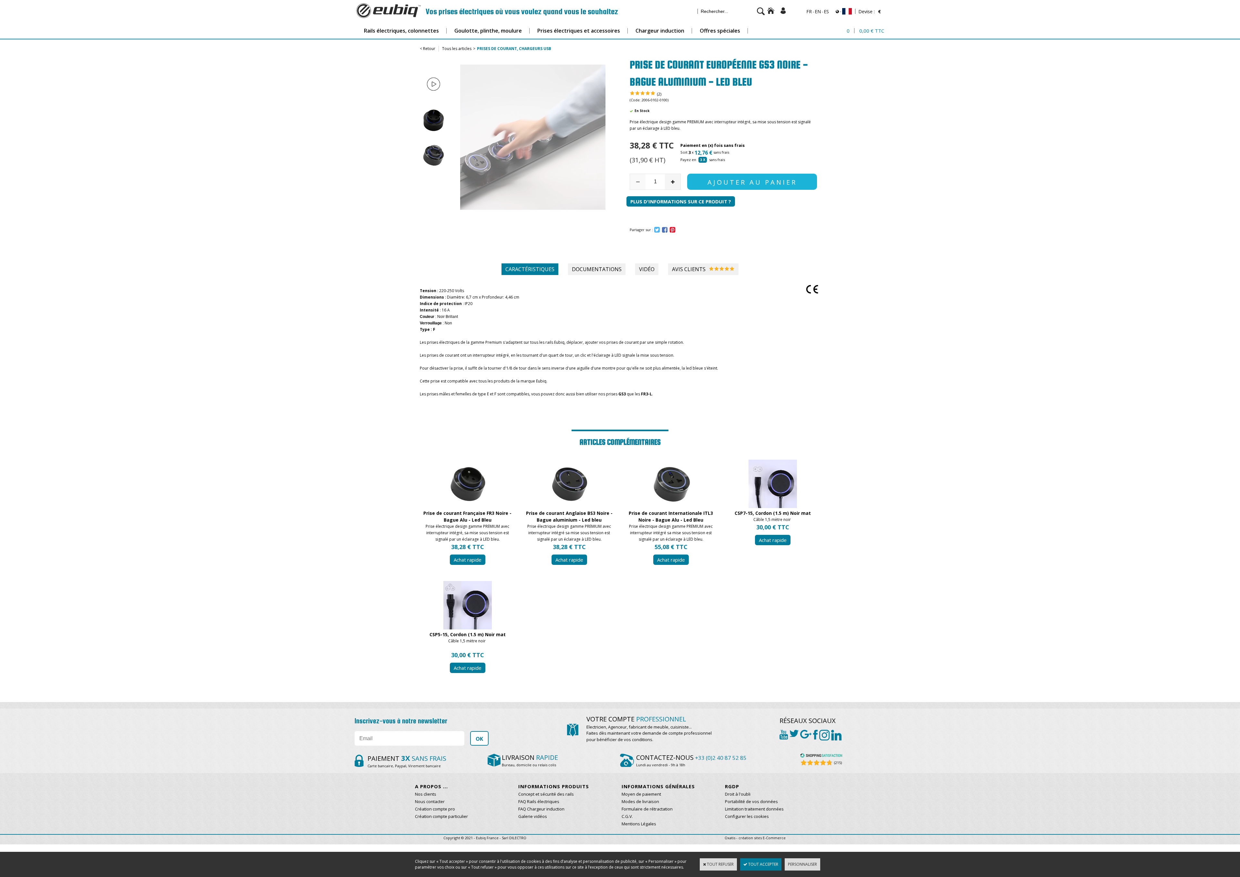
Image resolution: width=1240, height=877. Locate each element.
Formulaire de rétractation (647, 809)
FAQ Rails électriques (538, 801)
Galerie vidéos (532, 816)
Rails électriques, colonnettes (401, 30)
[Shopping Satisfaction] (821, 756)
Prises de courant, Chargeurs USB (514, 48)
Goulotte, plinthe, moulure (488, 30)
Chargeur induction (660, 30)
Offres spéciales (720, 30)
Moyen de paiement (641, 794)
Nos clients (425, 794)
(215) (838, 762)
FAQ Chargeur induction (541, 809)
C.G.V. (627, 816)
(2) (659, 94)
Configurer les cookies (747, 816)
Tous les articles (456, 48)
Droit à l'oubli (737, 794)
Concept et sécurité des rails (546, 794)
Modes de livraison (640, 801)
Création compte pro (435, 809)
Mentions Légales (639, 824)
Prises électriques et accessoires (578, 30)
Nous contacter (430, 801)
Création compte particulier (441, 816)
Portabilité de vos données (751, 801)
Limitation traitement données (754, 809)
